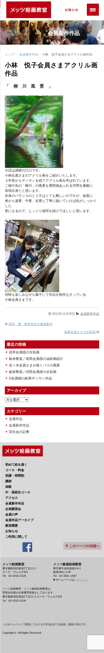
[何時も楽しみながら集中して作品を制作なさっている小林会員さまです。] (32, 289)
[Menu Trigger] (93, 10)
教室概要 (11, 525)
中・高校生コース (17, 492)
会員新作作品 (28, 54)
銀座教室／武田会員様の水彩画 (32, 372)
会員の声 (11, 514)
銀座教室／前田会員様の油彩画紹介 (36, 359)
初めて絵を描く (16, 464)
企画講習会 (13, 509)
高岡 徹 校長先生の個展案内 (30, 324)
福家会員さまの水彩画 (80, 332)
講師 (8, 481)
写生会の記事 (19, 432)
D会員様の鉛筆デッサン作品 (30, 378)
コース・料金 (14, 470)
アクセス (11, 498)
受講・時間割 (14, 475)
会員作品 (15, 419)
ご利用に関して (16, 536)
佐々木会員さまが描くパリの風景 (34, 365)
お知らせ (11, 531)
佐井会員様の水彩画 (24, 352)
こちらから (81, 579)
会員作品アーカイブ (19, 520)
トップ (9, 54)
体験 (8, 486)
